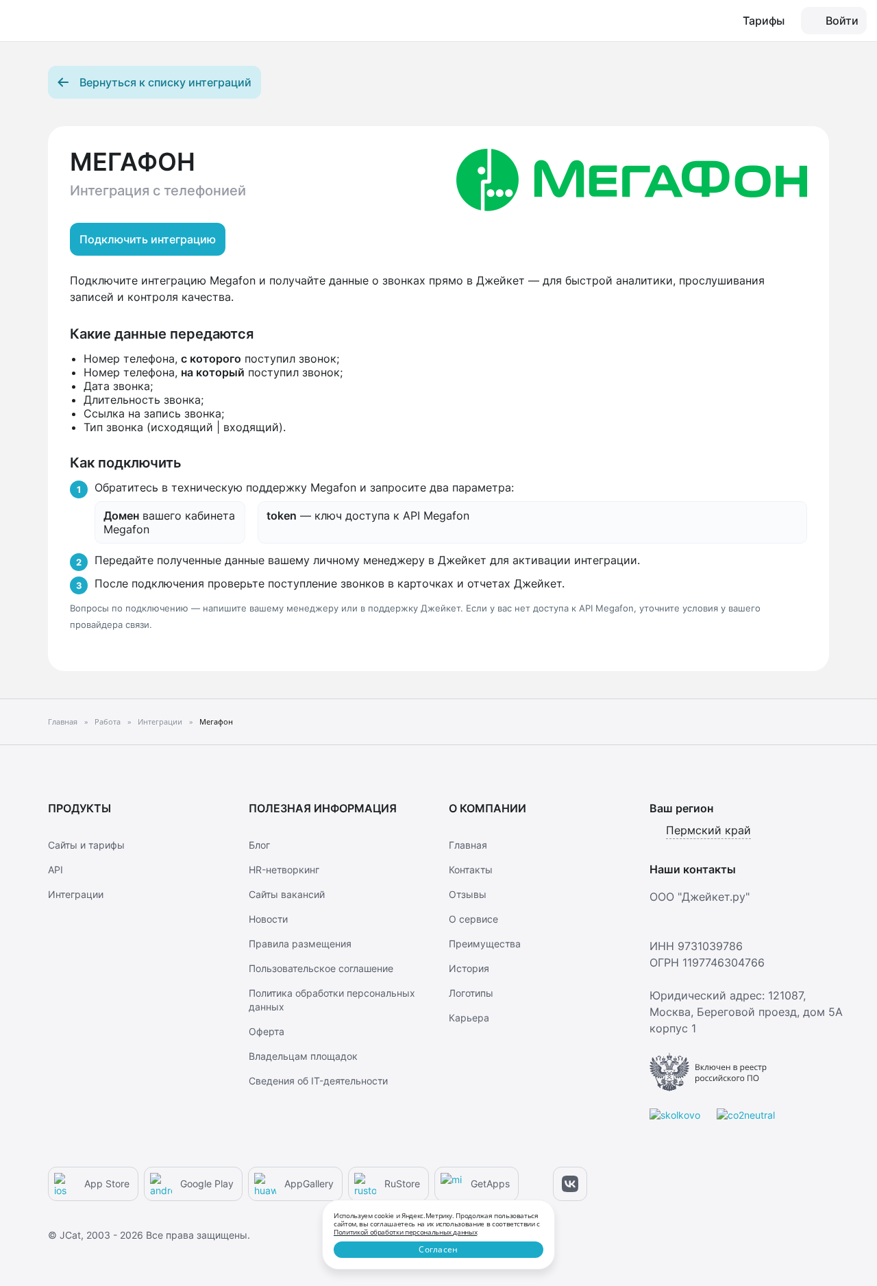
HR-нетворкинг (284, 869)
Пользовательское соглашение (321, 968)
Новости (268, 919)
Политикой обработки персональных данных (405, 1232)
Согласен (438, 1249)
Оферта (266, 1031)
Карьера (469, 1017)
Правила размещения (300, 943)
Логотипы (471, 993)
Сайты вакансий (287, 894)
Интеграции (75, 894)
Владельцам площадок (303, 1056)
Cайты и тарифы (86, 845)
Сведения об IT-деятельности (318, 1081)
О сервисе (473, 919)
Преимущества (485, 943)
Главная (468, 845)
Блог (259, 845)
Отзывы (467, 894)
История (469, 968)
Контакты (471, 869)
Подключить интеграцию (147, 239)
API (55, 869)
